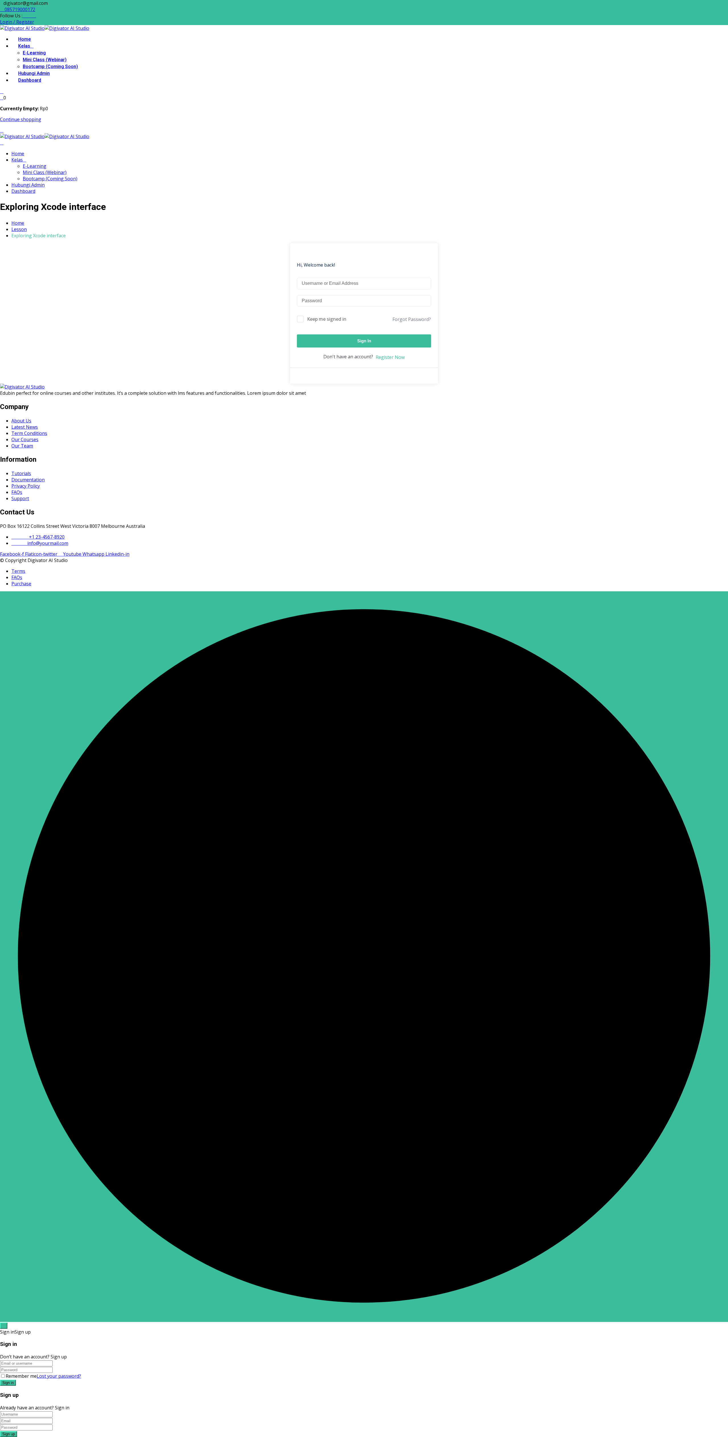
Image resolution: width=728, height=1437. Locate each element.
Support (20, 498)
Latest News (24, 427)
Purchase (21, 583)
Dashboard (29, 80)
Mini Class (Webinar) (45, 59)
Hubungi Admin (34, 73)
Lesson (19, 229)
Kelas (24, 46)
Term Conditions (29, 433)
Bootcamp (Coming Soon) (50, 66)
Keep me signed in (326, 319)
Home (24, 39)
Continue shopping (20, 119)
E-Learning (34, 53)
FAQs (16, 492)
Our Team (22, 446)
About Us (21, 421)
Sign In (364, 340)
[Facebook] (24, 16)
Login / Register (17, 22)
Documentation (28, 480)
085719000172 (19, 9)
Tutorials (21, 473)
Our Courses (24, 439)
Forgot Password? (411, 319)
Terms (18, 571)
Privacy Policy (25, 486)
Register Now (390, 357)
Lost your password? (59, 1376)
